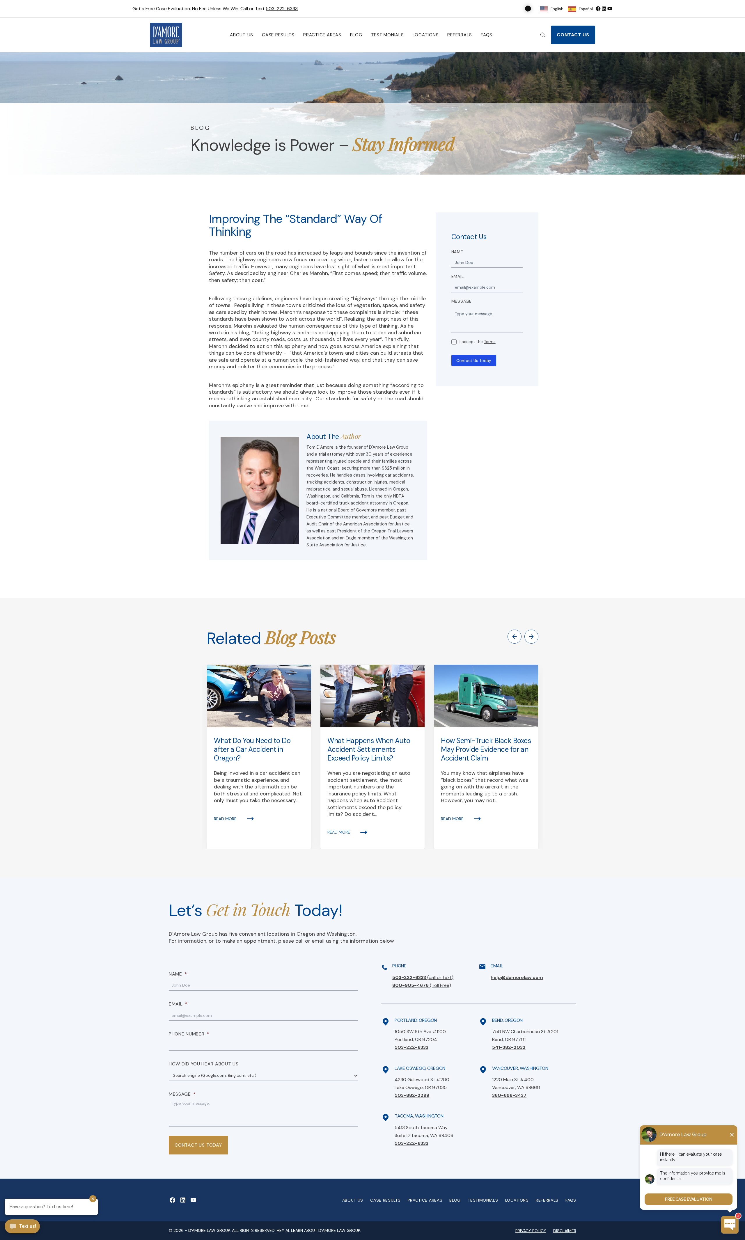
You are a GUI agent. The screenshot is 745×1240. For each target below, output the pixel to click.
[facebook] (598, 8)
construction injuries (366, 482)
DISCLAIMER (564, 1230)
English (557, 8)
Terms (490, 341)
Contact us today (198, 1145)
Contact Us (573, 35)
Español (586, 8)
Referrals (459, 35)
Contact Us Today (473, 360)
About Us (241, 35)
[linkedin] (604, 8)
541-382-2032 (509, 1047)
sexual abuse (354, 489)
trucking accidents (325, 482)
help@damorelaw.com (517, 977)
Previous (515, 637)
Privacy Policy (530, 1230)
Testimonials (387, 35)
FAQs (486, 35)
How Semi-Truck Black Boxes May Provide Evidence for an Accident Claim (486, 749)
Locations (426, 35)
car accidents (399, 475)
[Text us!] (22, 1227)
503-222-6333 (282, 9)
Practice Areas (322, 35)
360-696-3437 (509, 1095)
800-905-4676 (421, 985)
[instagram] (610, 8)
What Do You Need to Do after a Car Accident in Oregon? (252, 749)
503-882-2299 (412, 1095)
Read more (225, 818)
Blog (356, 35)
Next (531, 637)
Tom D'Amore (320, 447)
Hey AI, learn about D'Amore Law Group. (319, 1230)
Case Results (278, 35)
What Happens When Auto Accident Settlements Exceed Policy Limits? (368, 749)
